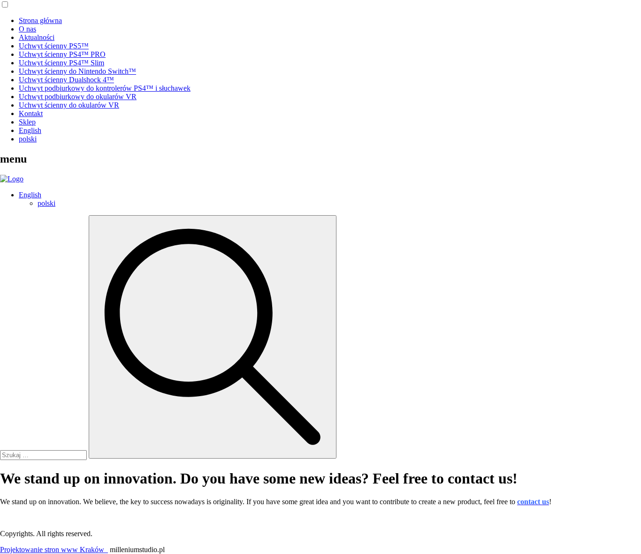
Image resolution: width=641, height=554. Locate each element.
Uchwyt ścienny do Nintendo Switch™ (77, 71)
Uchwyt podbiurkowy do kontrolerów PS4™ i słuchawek (105, 88)
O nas (27, 29)
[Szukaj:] (44, 455)
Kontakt (31, 113)
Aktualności (36, 37)
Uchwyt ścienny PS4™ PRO (62, 54)
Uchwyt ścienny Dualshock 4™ (66, 80)
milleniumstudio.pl (137, 550)
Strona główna (40, 20)
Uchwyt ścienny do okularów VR (69, 105)
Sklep (27, 122)
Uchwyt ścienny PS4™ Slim (61, 63)
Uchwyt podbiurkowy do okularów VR (78, 97)
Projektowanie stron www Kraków (54, 550)
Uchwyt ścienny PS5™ (54, 46)
